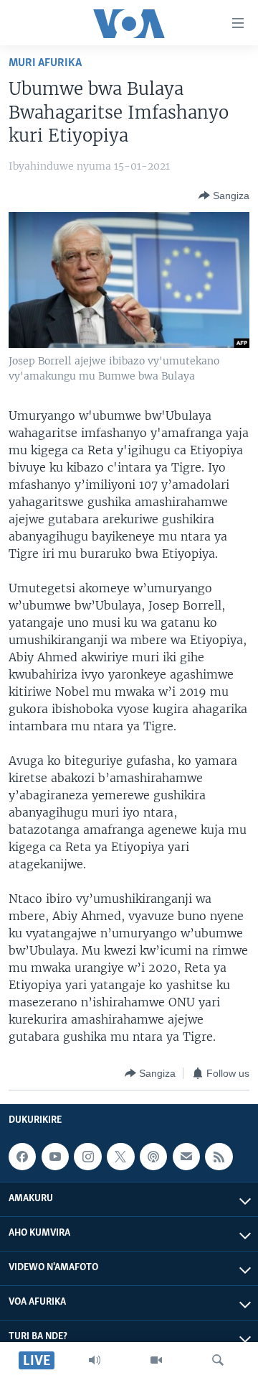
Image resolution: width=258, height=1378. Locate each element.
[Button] (224, 195)
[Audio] (94, 1360)
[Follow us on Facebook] (22, 1156)
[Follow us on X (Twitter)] (120, 1156)
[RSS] (218, 1156)
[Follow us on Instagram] (87, 1156)
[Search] (217, 1360)
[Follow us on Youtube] (55, 1156)
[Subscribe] (186, 1156)
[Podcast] (153, 1156)
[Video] (156, 1360)
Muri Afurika (45, 63)
